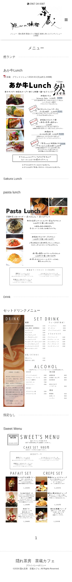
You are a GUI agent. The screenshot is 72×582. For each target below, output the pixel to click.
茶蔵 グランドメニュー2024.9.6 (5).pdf (25, 77)
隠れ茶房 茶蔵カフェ (35, 561)
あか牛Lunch (12, 70)
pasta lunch (11, 192)
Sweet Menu (12, 428)
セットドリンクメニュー (21, 310)
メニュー (36, 48)
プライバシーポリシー (36, 565)
